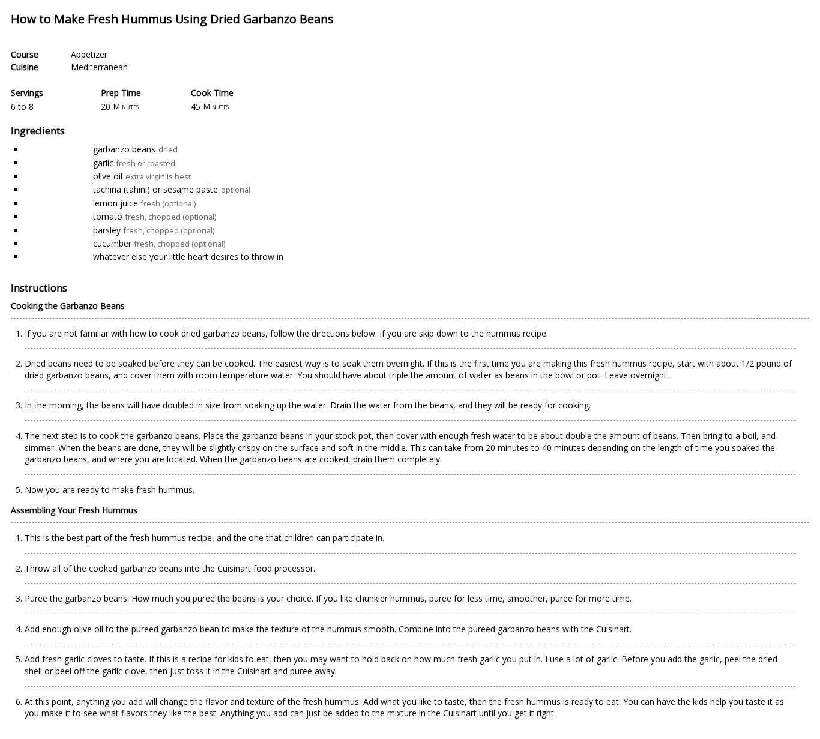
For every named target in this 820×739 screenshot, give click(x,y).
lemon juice (115, 203)
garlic (103, 163)
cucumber (112, 243)
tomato (107, 216)
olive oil (107, 176)
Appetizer (89, 54)
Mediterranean (99, 67)
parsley (107, 230)
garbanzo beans (124, 149)
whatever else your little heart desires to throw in (188, 256)
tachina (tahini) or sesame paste (155, 189)
